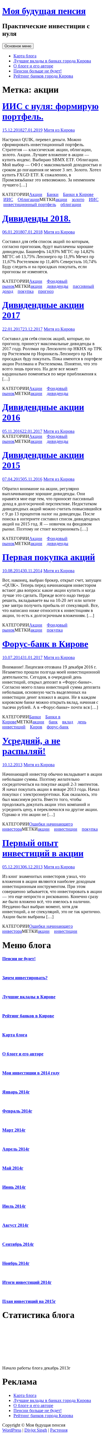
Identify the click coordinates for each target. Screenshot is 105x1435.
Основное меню (17, 46)
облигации (70, 204)
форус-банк (58, 726)
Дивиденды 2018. (36, 218)
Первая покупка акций (48, 557)
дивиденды (57, 286)
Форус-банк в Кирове (45, 644)
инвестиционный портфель (29, 204)
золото (78, 199)
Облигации (28, 199)
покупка (26, 291)
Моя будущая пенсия (44, 11)
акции (61, 199)
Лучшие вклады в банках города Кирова (52, 61)
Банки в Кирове (78, 194)
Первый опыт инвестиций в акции (42, 848)
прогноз (45, 291)
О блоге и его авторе (33, 66)
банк (53, 721)
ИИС (8, 199)
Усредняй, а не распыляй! (31, 746)
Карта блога (24, 55)
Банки (53, 194)
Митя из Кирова (59, 130)
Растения (58, 1430)
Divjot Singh (35, 1430)
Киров (36, 726)
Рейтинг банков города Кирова (43, 76)
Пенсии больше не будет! (37, 71)
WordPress (11, 1430)
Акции (35, 194)
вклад (67, 721)
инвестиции (65, 829)
